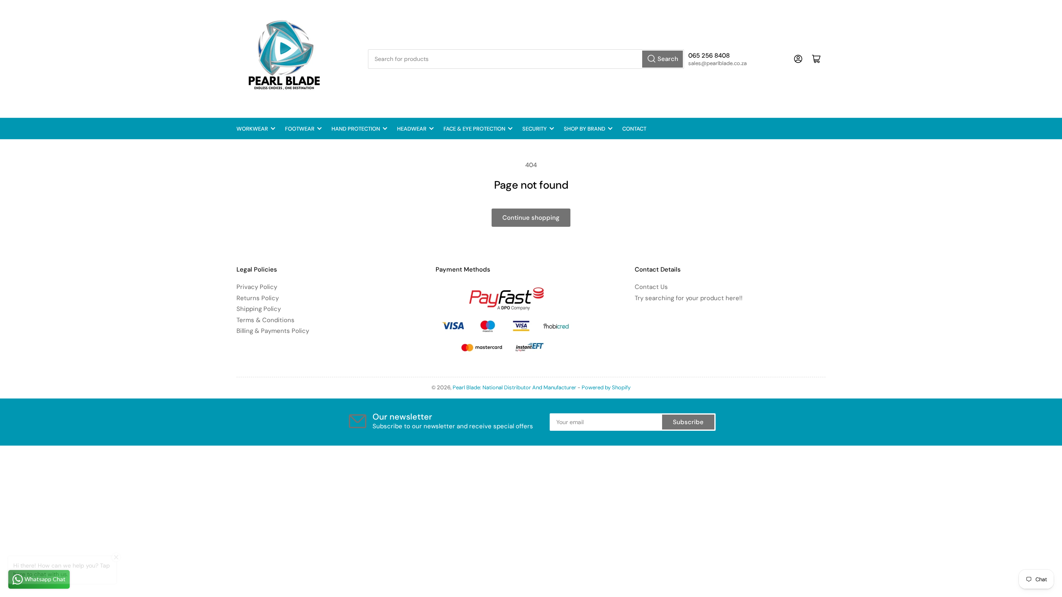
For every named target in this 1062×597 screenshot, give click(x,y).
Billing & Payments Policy (272, 331)
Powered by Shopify (606, 387)
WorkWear (252, 128)
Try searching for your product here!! (689, 298)
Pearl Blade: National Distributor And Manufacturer (514, 387)
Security (534, 128)
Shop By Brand (584, 128)
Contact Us (651, 287)
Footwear (299, 128)
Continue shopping (531, 218)
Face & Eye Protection (474, 128)
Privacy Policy (256, 287)
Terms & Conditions (265, 320)
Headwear (411, 128)
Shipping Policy (258, 309)
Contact (634, 128)
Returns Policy (257, 298)
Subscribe (688, 422)
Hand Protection (355, 128)
